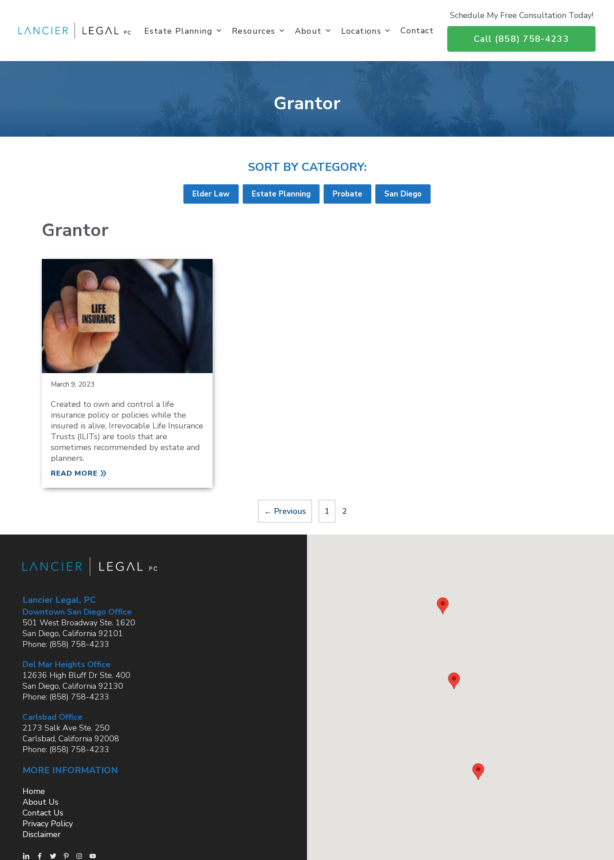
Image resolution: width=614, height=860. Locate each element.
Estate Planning (178, 31)
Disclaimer (41, 834)
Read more (74, 473)
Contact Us (42, 812)
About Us (40, 802)
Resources (254, 31)
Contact (417, 30)
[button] (443, 605)
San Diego (403, 194)
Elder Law (211, 194)
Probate (347, 194)
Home (33, 791)
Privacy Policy (47, 823)
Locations (361, 31)
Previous (285, 511)
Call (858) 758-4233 (521, 39)
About (308, 31)
